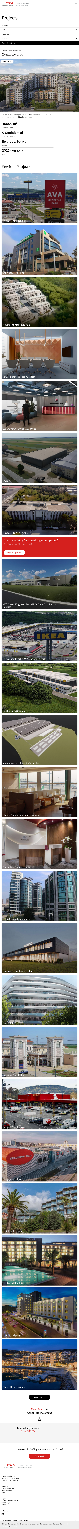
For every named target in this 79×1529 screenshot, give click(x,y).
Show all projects (8, 43)
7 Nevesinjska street (8, 1488)
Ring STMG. (28, 1431)
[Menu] (76, 4)
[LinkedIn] (3, 1514)
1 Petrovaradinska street (10, 1501)
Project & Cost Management (11, 50)
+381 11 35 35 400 (12, 1478)
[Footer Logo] (17, 1466)
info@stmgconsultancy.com (11, 1480)
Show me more (39, 1397)
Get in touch (39, 1456)
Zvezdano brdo (12, 54)
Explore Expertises (14, 553)
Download (37, 1409)
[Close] (76, 1524)
